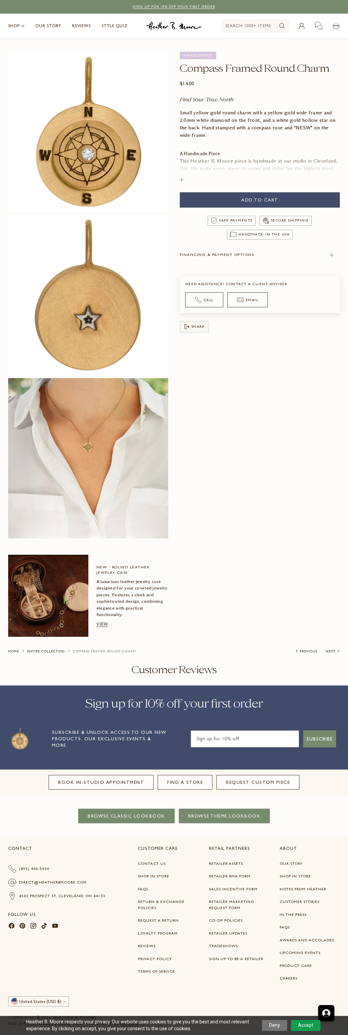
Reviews (147, 946)
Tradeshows (223, 946)
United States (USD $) (40, 1001)
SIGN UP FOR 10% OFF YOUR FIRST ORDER (174, 7)
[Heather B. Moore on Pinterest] (22, 927)
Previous (308, 651)
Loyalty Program (158, 933)
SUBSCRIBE (320, 739)
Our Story (291, 863)
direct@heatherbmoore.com (53, 882)
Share (198, 326)
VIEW (102, 624)
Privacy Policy (155, 959)
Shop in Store (153, 876)
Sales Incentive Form (233, 889)
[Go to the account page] (301, 25)
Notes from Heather (303, 889)
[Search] (282, 26)
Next (330, 651)
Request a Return (158, 920)
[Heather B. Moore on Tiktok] (44, 927)
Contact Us (152, 863)
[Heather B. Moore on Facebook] (11, 927)
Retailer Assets (226, 863)
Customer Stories (299, 902)
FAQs (143, 889)
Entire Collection (46, 651)
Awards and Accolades (307, 940)
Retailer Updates (228, 933)
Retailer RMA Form (229, 876)
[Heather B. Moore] (174, 26)
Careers (288, 978)
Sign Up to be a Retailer (236, 959)
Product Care (296, 966)
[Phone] (318, 25)
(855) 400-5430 (34, 869)
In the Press (293, 914)
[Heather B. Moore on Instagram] (33, 927)
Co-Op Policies (226, 920)
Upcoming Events (300, 953)
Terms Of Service (156, 971)
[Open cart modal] (336, 25)
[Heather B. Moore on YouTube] (55, 927)
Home (13, 651)
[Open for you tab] (326, 1013)
